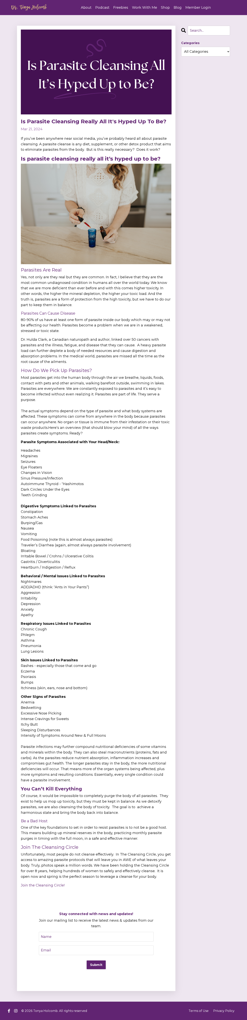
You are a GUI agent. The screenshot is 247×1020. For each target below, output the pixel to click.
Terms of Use (199, 1011)
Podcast (102, 7)
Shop (165, 7)
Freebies (120, 7)
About (86, 7)
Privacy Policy (223, 1011)
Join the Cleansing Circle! (43, 885)
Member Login (198, 7)
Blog (178, 7)
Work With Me (144, 7)
